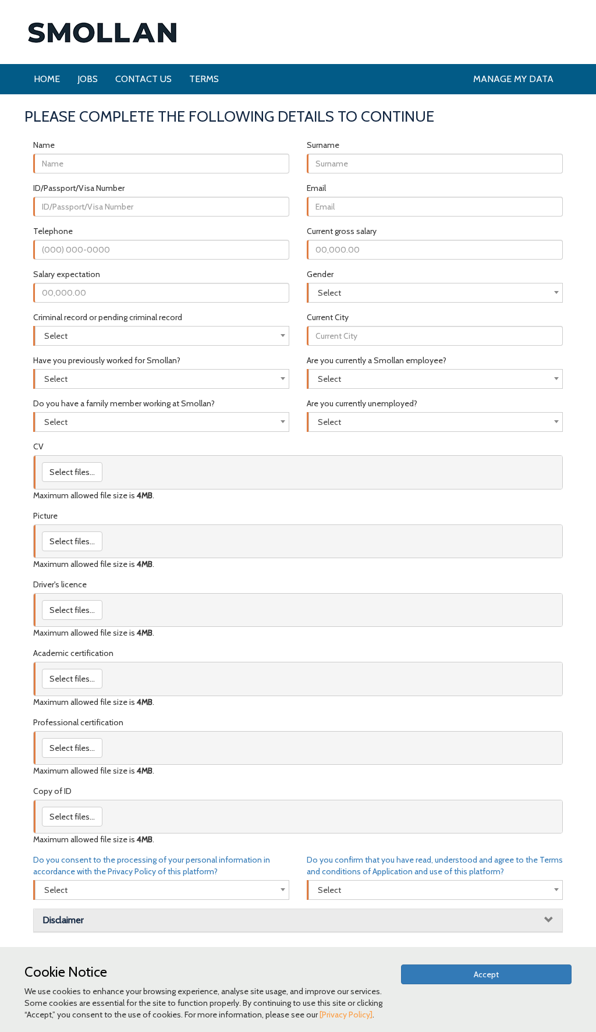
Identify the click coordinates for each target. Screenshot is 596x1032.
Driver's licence (60, 584)
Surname (323, 145)
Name (44, 145)
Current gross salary (342, 231)
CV (38, 446)
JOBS (87, 78)
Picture (45, 515)
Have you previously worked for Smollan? (106, 360)
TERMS (204, 78)
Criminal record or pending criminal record (107, 317)
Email (316, 188)
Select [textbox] (329, 293)
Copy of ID (52, 791)
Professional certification (78, 722)
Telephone (53, 231)
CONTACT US (143, 78)
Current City (328, 317)
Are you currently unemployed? (362, 403)
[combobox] (435, 293)
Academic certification (73, 653)
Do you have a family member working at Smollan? (124, 403)
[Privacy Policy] (346, 1014)
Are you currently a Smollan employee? (376, 360)
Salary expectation (66, 274)
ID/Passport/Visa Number (79, 188)
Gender (320, 274)
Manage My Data (513, 78)
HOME (47, 78)
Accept (486, 974)
